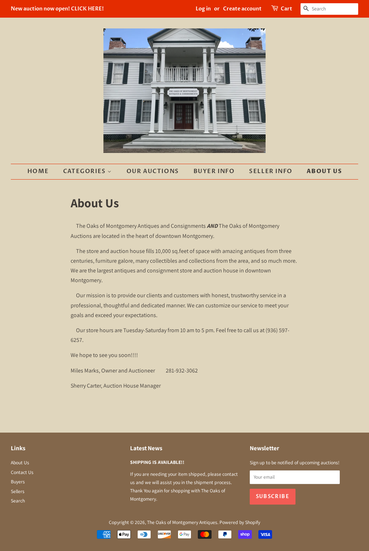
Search (18, 500)
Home (38, 171)
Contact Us (22, 472)
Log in (203, 8)
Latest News (146, 448)
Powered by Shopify (239, 522)
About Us (324, 171)
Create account (242, 8)
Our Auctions (152, 171)
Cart (286, 8)
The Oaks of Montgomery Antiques (182, 522)
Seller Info (271, 171)
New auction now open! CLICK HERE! (57, 8)
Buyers (18, 481)
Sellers (18, 491)
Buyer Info (214, 171)
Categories (85, 171)
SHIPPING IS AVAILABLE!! (157, 462)
